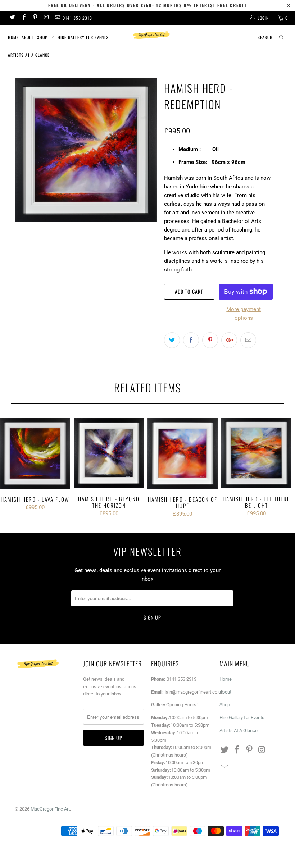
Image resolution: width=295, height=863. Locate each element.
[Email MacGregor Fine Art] (57, 17)
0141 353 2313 (77, 18)
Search (265, 37)
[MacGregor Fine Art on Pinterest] (35, 17)
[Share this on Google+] (229, 340)
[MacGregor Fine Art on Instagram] (46, 17)
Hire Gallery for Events (83, 37)
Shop (43, 37)
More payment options (243, 313)
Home (13, 37)
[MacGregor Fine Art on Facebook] (23, 17)
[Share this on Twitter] (172, 340)
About (28, 37)
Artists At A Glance (29, 55)
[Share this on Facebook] (191, 340)
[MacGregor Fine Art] (151, 35)
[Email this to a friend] (248, 340)
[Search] (281, 37)
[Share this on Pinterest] (210, 340)
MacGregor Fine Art (50, 809)
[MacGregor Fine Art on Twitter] (12, 17)
